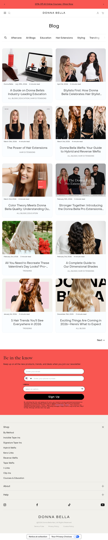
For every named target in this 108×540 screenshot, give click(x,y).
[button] (5, 37)
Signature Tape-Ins (12, 442)
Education (45, 37)
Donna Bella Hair (48, 522)
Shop (62, 4)
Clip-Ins (7, 473)
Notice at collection (38, 536)
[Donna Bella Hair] (54, 517)
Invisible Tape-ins (11, 437)
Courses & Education (13, 478)
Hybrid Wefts (9, 448)
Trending (94, 37)
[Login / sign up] (97, 13)
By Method (8, 432)
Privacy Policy (60, 405)
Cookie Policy (68, 526)
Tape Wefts (8, 463)
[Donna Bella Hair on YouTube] (103, 505)
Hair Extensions (64, 37)
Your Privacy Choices (61, 536)
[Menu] (4, 13)
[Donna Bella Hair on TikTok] (69, 505)
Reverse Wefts (10, 458)
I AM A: (26, 384)
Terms (70, 4)
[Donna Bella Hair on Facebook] (37, 505)
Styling (81, 37)
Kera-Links (8, 453)
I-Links (6, 468)
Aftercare (16, 37)
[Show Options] (82, 388)
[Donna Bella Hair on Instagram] (4, 505)
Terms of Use (39, 526)
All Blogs (31, 37)
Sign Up (54, 396)
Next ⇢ (100, 340)
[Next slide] (103, 4)
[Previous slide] (4, 4)
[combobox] (28, 378)
